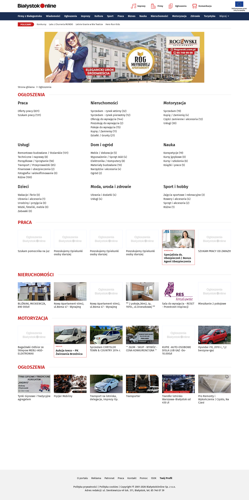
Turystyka (209, 16)
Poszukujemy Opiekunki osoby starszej (68, 252)
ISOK (153, 478)
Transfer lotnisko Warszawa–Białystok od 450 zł (176, 399)
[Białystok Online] (37, 6)
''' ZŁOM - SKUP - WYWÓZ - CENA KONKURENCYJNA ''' (141, 349)
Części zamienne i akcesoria (180, 119)
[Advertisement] (124, 436)
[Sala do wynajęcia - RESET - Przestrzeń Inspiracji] (178, 291)
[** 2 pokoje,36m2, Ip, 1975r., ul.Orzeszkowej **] (142, 291)
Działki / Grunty (100, 135)
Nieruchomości (159, 16)
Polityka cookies (108, 486)
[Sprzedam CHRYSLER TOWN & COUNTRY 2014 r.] (106, 335)
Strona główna (26, 87)
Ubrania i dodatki (101, 194)
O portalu (82, 478)
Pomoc (144, 478)
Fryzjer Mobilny (63, 396)
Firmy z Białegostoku (30, 16)
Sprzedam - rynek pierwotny (108, 115)
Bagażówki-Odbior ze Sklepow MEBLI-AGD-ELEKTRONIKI (31, 350)
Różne (21, 177)
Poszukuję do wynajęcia (105, 123)
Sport (110, 16)
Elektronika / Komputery (106, 161)
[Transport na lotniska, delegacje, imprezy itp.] (106, 384)
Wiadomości (53, 16)
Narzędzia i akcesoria (104, 169)
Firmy (160, 6)
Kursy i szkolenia (173, 161)
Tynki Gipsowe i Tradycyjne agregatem (34, 397)
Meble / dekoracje (102, 152)
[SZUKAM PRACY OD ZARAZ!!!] (214, 239)
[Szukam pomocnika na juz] (34, 239)
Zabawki (23, 211)
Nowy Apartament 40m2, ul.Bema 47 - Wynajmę (69, 305)
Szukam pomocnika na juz (33, 251)
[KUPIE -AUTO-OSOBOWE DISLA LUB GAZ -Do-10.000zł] (178, 335)
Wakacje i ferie (27, 194)
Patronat (109, 478)
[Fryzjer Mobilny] (70, 384)
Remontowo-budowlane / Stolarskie (40, 152)
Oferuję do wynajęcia (103, 119)
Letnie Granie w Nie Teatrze (89, 24)
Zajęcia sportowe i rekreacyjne (182, 194)
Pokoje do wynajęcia (103, 127)
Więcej (223, 16)
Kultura (99, 16)
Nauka (143, 16)
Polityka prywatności (85, 486)
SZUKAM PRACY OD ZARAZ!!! (214, 251)
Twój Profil (166, 478)
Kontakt (131, 478)
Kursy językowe (172, 157)
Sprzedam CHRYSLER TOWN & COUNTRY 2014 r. (105, 349)
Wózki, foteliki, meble (31, 207)
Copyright (125, 486)
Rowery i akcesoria (174, 199)
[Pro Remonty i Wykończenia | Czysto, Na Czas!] (214, 384)
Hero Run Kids (113, 24)
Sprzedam (169, 111)
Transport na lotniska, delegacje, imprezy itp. (104, 397)
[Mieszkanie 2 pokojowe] (214, 291)
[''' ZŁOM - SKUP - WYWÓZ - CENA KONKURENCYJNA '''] (142, 335)
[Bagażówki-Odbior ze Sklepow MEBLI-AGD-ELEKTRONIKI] (34, 335)
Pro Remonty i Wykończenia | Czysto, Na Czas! (213, 399)
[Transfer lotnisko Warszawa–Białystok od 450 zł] (178, 384)
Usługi (167, 123)
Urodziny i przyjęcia (30, 203)
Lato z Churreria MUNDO (61, 24)
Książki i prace (172, 165)
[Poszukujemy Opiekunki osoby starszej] (70, 239)
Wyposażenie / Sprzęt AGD (107, 157)
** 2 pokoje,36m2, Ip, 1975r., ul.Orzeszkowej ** (140, 305)
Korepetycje (170, 152)
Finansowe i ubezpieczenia (34, 169)
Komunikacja (205, 6)
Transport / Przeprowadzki (34, 165)
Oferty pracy (25, 111)
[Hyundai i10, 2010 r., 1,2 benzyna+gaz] (214, 335)
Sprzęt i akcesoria (174, 203)
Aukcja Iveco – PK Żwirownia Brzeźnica (69, 352)
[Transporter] (142, 384)
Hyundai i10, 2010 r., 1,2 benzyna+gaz (212, 349)
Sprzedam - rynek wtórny (106, 111)
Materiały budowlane (104, 165)
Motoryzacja (179, 16)
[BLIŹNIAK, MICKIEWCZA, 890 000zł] (34, 291)
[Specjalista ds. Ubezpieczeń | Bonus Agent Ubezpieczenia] (178, 239)
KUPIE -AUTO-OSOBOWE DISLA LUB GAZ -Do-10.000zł (176, 350)
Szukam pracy (26, 115)
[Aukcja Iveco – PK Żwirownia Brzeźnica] (70, 335)
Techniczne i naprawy (31, 157)
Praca (121, 16)
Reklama (96, 478)
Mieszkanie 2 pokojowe (212, 303)
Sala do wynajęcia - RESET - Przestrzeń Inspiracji (178, 305)
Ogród (94, 173)
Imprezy (141, 6)
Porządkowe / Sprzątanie (33, 161)
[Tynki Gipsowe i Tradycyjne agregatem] (34, 384)
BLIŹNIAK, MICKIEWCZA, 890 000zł (32, 305)
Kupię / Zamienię (101, 131)
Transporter (133, 396)
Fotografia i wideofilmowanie (35, 173)
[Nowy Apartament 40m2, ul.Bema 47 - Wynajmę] (70, 291)
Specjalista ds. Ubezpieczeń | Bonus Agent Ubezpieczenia (177, 258)
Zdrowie (195, 16)
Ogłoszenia (180, 6)
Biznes (131, 16)
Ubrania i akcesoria (30, 199)
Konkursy (41, 24)
